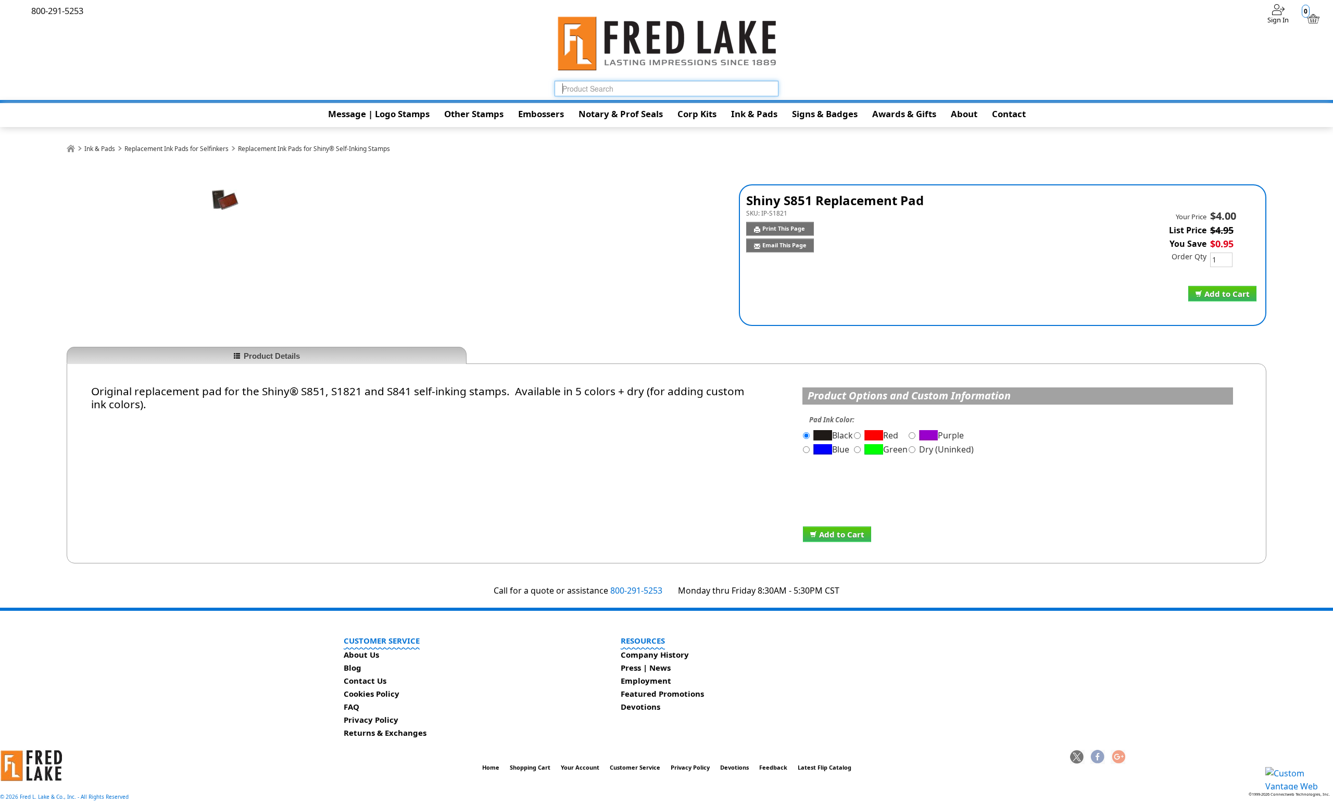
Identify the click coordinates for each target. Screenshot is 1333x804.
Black (842, 435)
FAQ (351, 706)
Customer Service (635, 767)
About (964, 114)
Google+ (1118, 757)
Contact (1009, 114)
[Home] (71, 148)
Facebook (1097, 757)
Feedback (773, 767)
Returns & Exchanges (385, 732)
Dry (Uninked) (946, 449)
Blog (352, 667)
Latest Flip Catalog (824, 767)
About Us (361, 654)
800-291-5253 (636, 590)
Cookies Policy (371, 693)
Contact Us (365, 680)
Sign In (1278, 19)
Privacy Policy (371, 719)
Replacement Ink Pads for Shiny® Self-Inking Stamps (314, 148)
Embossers (541, 114)
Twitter (1077, 757)
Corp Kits (696, 114)
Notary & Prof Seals (621, 114)
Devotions (640, 706)
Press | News (646, 667)
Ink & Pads (754, 114)
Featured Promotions (662, 693)
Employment (646, 680)
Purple (951, 435)
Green (895, 449)
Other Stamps (474, 114)
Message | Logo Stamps (379, 114)
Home (490, 767)
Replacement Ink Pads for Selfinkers (176, 148)
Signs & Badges (825, 114)
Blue (840, 449)
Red (890, 435)
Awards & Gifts (904, 114)
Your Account (580, 767)
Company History (655, 654)
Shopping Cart (530, 767)
